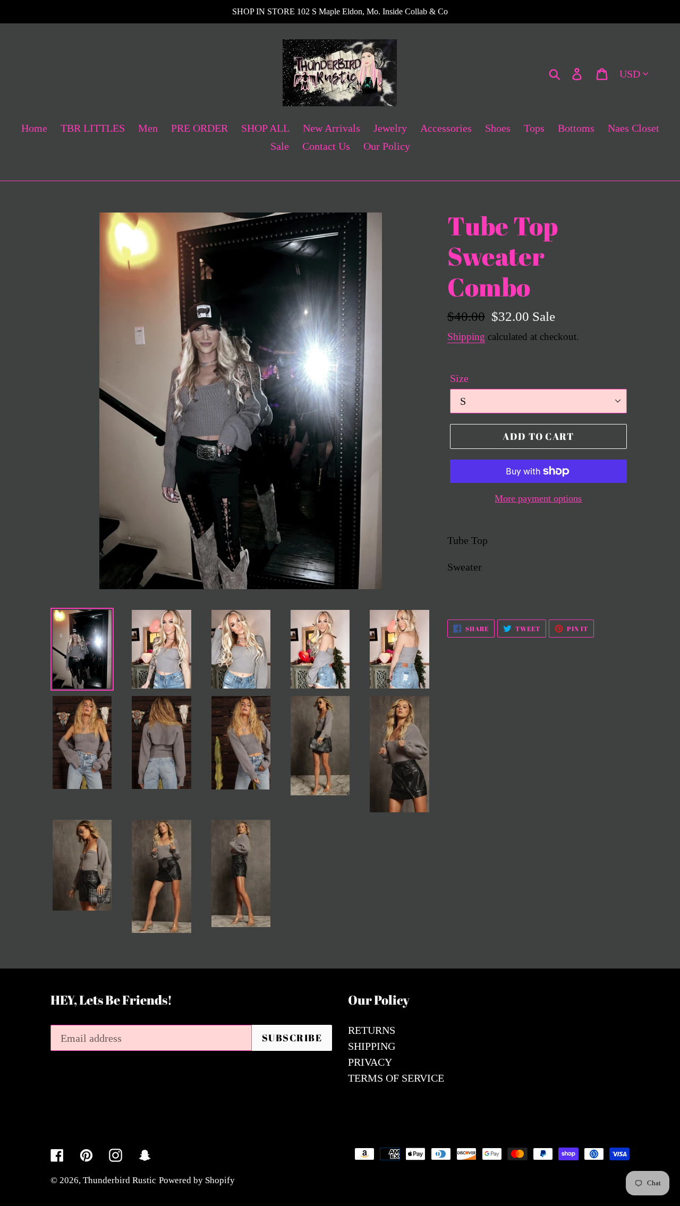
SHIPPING (371, 1046)
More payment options (538, 498)
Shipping (466, 336)
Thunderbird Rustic (119, 1180)
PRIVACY (370, 1062)
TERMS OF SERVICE (396, 1078)
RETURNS (371, 1030)
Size (459, 378)
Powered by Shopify (197, 1180)
